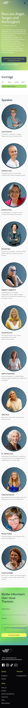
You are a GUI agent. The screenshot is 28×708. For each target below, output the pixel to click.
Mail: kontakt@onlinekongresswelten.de (11, 659)
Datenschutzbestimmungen (19, 627)
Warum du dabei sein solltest (9, 64)
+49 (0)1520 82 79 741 (11, 657)
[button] (25, 3)
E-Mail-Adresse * (6, 609)
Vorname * (4, 618)
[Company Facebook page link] (2, 664)
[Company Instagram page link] (7, 664)
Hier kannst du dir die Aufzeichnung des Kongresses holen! (14, 59)
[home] (6, 3)
